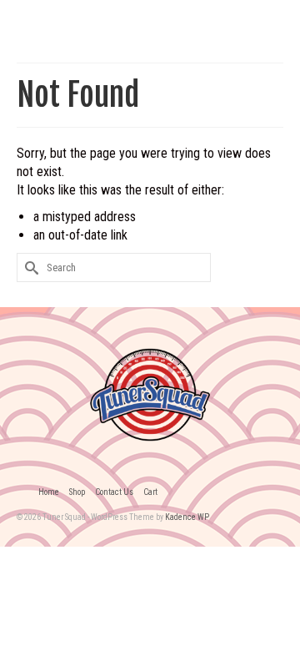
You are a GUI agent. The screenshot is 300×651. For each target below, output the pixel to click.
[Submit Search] (29, 267)
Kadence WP (187, 517)
